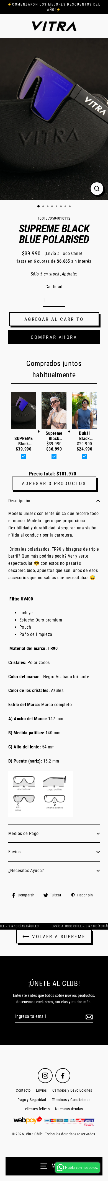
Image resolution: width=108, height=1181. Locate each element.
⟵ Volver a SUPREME (53, 936)
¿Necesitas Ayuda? (26, 870)
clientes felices (37, 1109)
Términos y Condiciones (71, 1099)
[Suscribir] (88, 1017)
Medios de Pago (23, 833)
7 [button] (66, 206)
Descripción (19, 500)
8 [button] (70, 206)
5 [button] (57, 206)
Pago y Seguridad (31, 1099)
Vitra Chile (34, 1134)
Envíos (14, 851)
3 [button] (48, 206)
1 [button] (38, 206)
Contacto (23, 1090)
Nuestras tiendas (69, 1109)
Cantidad (53, 286)
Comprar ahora (54, 337)
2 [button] (43, 206)
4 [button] (52, 206)
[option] (54, 119)
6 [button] (61, 206)
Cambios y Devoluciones (72, 1090)
